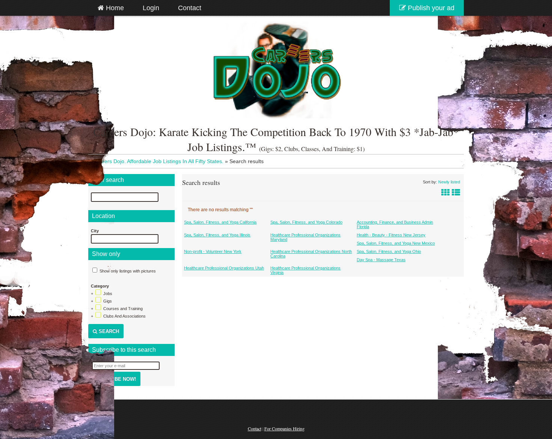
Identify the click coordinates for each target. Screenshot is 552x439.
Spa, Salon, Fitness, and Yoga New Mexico (396, 243)
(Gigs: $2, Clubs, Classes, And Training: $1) (312, 149)
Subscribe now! (114, 379)
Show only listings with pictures (128, 271)
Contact (254, 428)
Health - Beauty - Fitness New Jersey (391, 235)
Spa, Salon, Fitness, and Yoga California (220, 222)
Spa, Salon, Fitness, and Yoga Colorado (306, 222)
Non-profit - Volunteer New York (212, 251)
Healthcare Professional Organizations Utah (224, 268)
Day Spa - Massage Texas (381, 259)
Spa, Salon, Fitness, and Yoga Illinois (217, 235)
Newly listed (449, 182)
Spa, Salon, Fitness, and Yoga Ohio (389, 251)
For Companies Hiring (284, 428)
